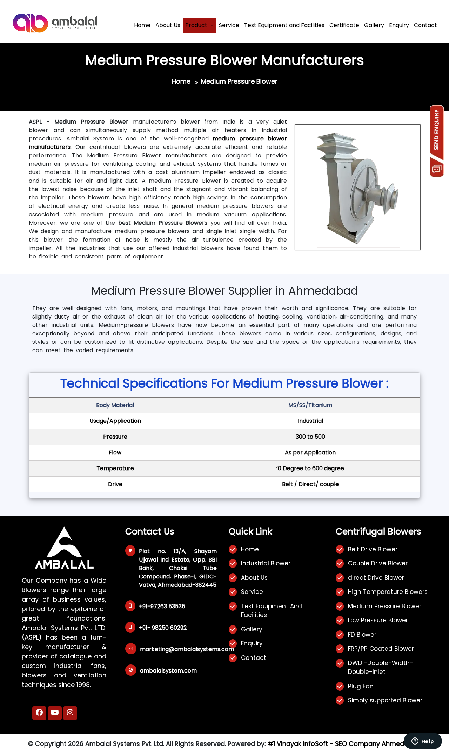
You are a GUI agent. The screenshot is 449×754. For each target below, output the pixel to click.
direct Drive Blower (376, 577)
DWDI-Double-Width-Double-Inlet (380, 667)
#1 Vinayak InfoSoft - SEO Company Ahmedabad (344, 743)
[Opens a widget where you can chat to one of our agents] (422, 741)
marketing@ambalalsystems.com (187, 649)
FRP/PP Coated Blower (381, 648)
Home (142, 25)
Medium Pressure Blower (384, 606)
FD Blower (362, 634)
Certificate (344, 25)
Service (229, 25)
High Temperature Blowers (388, 592)
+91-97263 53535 (162, 606)
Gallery (374, 25)
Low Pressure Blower (378, 620)
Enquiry (399, 25)
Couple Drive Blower (378, 563)
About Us (167, 25)
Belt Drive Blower (372, 549)
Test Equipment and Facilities (284, 25)
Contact (425, 25)
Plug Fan (361, 686)
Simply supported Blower (385, 700)
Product (196, 25)
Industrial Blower (265, 563)
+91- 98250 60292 (163, 628)
